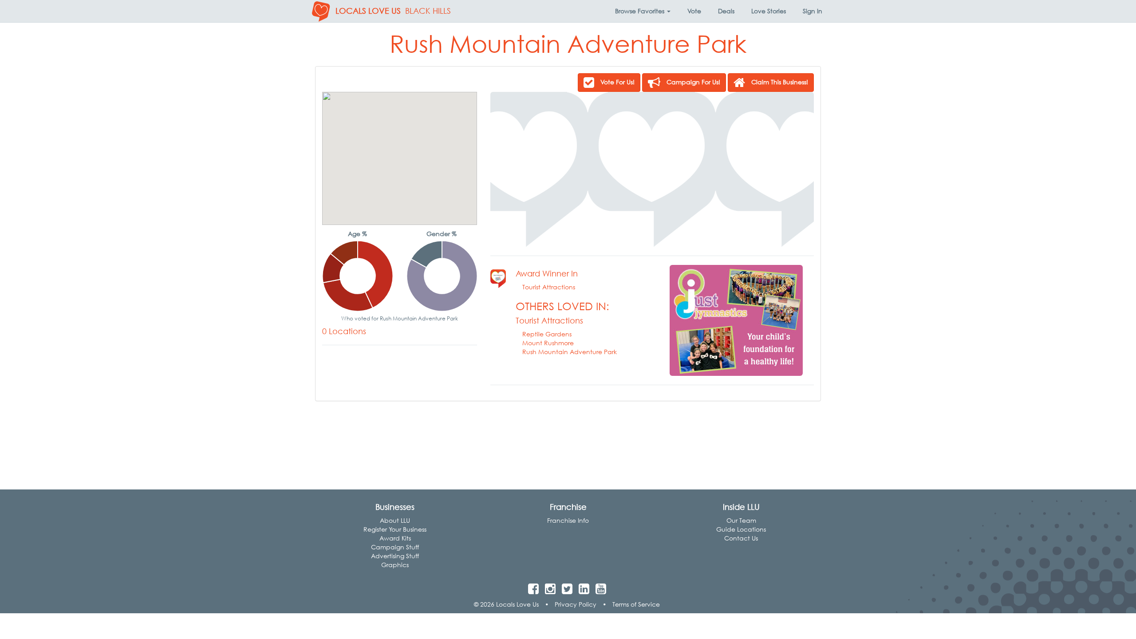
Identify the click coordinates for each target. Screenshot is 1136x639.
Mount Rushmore (548, 343)
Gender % (441, 233)
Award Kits (395, 538)
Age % (357, 233)
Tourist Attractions (548, 287)
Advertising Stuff (395, 556)
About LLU (395, 520)
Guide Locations (741, 529)
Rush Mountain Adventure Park (569, 351)
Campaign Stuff (395, 547)
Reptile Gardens (547, 334)
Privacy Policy (575, 604)
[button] (643, 11)
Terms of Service (636, 604)
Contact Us (741, 538)
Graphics (395, 564)
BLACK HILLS (428, 11)
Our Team (741, 520)
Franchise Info (568, 520)
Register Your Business (394, 529)
